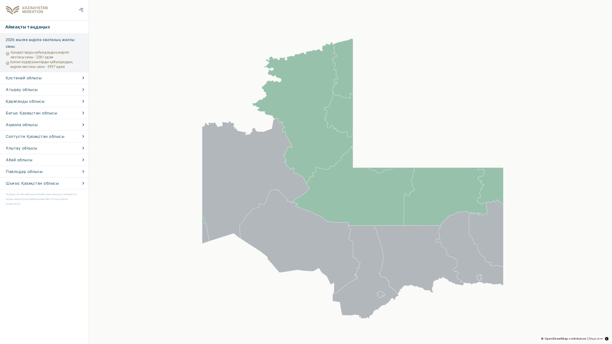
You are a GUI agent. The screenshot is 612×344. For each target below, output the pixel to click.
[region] (306, 172)
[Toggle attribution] (607, 339)
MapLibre (596, 338)
